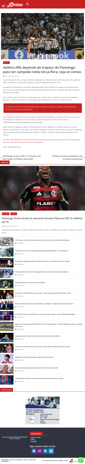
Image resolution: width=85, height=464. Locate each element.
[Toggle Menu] (3, 6)
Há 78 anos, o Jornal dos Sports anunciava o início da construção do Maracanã (42, 240)
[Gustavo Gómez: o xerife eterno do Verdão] (6, 284)
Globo (33, 439)
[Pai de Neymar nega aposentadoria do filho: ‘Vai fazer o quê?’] (6, 369)
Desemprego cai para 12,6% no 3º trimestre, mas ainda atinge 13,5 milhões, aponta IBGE (21, 157)
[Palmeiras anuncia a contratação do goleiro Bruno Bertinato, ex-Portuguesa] (6, 252)
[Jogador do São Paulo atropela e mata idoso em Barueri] (6, 358)
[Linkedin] (45, 451)
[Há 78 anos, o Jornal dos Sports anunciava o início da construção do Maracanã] (6, 241)
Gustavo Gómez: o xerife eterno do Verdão (30, 282)
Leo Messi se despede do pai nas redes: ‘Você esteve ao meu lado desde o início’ (43, 293)
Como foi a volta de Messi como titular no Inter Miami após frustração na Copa (42, 347)
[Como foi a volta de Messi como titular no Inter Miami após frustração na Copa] (6, 348)
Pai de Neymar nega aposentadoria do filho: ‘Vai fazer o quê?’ (36, 368)
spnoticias (17, 76)
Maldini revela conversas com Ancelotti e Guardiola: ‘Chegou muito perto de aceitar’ (44, 304)
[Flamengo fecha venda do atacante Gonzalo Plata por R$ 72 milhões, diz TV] (42, 188)
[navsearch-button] (27, 4)
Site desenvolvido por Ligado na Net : (55, 460)
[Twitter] (51, 451)
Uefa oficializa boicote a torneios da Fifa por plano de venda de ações (39, 378)
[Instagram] (39, 451)
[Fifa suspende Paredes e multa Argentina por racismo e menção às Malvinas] (6, 273)
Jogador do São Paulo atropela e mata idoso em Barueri (34, 357)
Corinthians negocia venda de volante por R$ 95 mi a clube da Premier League (42, 261)
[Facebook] (34, 451)
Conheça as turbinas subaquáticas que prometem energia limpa (67, 157)
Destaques (5, 214)
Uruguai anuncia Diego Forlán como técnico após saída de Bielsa (37, 336)
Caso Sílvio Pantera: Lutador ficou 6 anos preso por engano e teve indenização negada (45, 314)
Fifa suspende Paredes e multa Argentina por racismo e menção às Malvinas (41, 272)
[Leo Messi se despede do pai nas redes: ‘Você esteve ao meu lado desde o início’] (6, 294)
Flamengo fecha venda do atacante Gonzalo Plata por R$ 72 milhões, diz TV (42, 220)
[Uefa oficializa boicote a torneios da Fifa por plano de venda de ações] (6, 380)
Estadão (33, 441)
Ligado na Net (36, 437)
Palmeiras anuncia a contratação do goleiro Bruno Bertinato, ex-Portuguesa (41, 251)
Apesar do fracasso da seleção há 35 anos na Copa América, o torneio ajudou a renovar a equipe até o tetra (48, 325)
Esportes (6, 62)
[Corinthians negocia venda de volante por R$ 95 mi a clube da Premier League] (6, 262)
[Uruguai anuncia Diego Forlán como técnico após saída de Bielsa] (6, 337)
